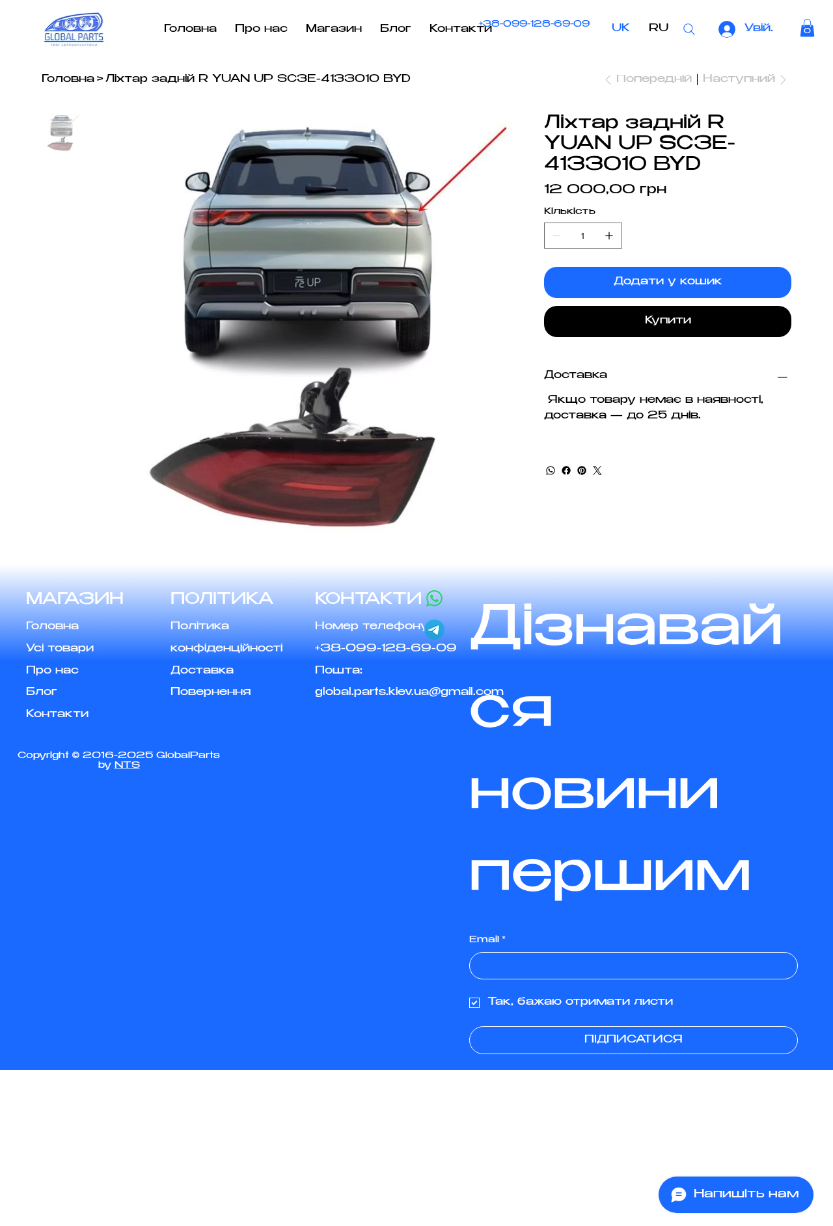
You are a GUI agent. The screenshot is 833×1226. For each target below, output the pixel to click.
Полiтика (200, 627)
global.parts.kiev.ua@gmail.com (409, 692)
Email (487, 940)
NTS (127, 765)
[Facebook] (566, 470)
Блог (41, 692)
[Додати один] (609, 236)
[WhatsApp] (550, 470)
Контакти (57, 714)
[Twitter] (597, 470)
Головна (52, 627)
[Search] (689, 29)
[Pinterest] (581, 470)
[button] (807, 27)
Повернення (211, 692)
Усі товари (60, 649)
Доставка (202, 671)
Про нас (52, 671)
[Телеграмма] (434, 630)
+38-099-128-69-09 (534, 25)
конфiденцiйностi (226, 649)
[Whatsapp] (434, 598)
